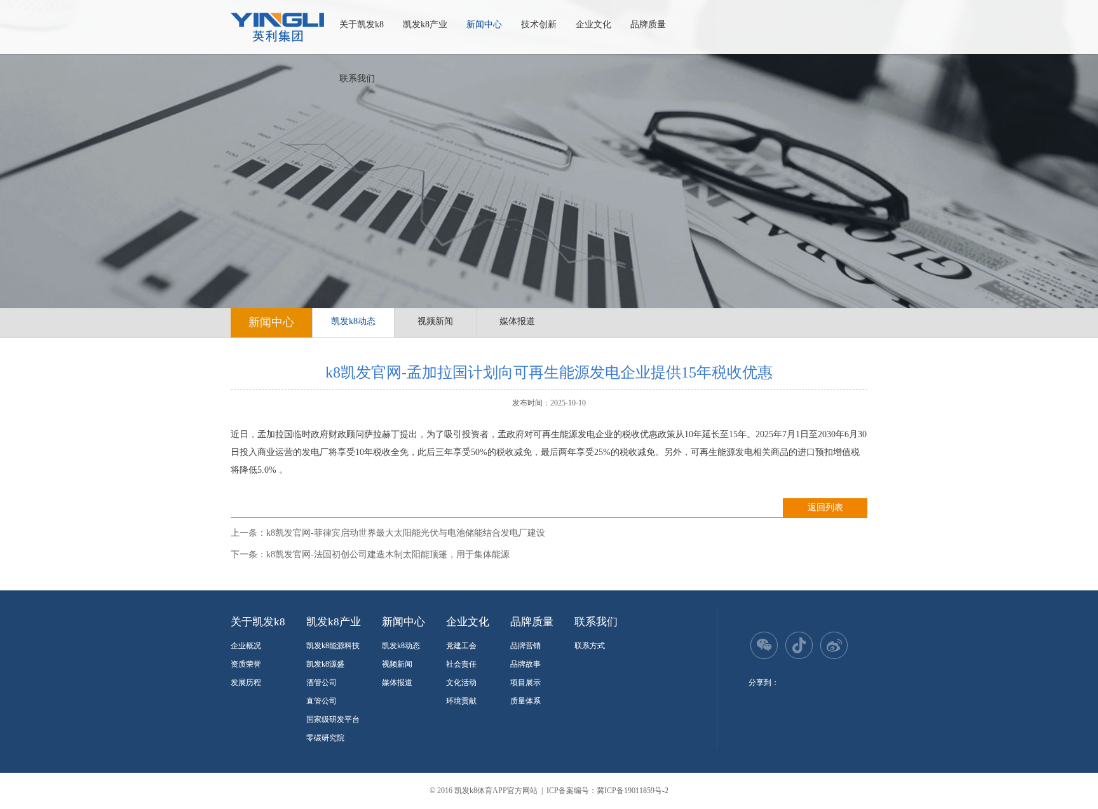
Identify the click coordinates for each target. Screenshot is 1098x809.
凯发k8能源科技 (333, 645)
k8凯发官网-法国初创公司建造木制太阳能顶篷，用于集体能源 (388, 554)
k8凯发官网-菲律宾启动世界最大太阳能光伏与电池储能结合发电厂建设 (405, 533)
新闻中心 (484, 24)
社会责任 (461, 664)
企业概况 (246, 645)
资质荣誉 (246, 664)
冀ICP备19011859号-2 (632, 790)
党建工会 (461, 645)
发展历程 (246, 682)
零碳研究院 (325, 737)
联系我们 (357, 78)
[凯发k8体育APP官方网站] (277, 27)
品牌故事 (525, 664)
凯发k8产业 (425, 24)
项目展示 (525, 682)
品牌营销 (525, 645)
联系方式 (589, 645)
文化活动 (461, 682)
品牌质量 (648, 24)
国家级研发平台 (333, 719)
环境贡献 (461, 701)
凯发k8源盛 (325, 664)
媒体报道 (517, 321)
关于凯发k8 (361, 24)
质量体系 (525, 701)
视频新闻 (435, 321)
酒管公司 (321, 682)
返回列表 (825, 507)
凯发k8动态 (353, 321)
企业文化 (593, 24)
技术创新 (539, 24)
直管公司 (321, 701)
